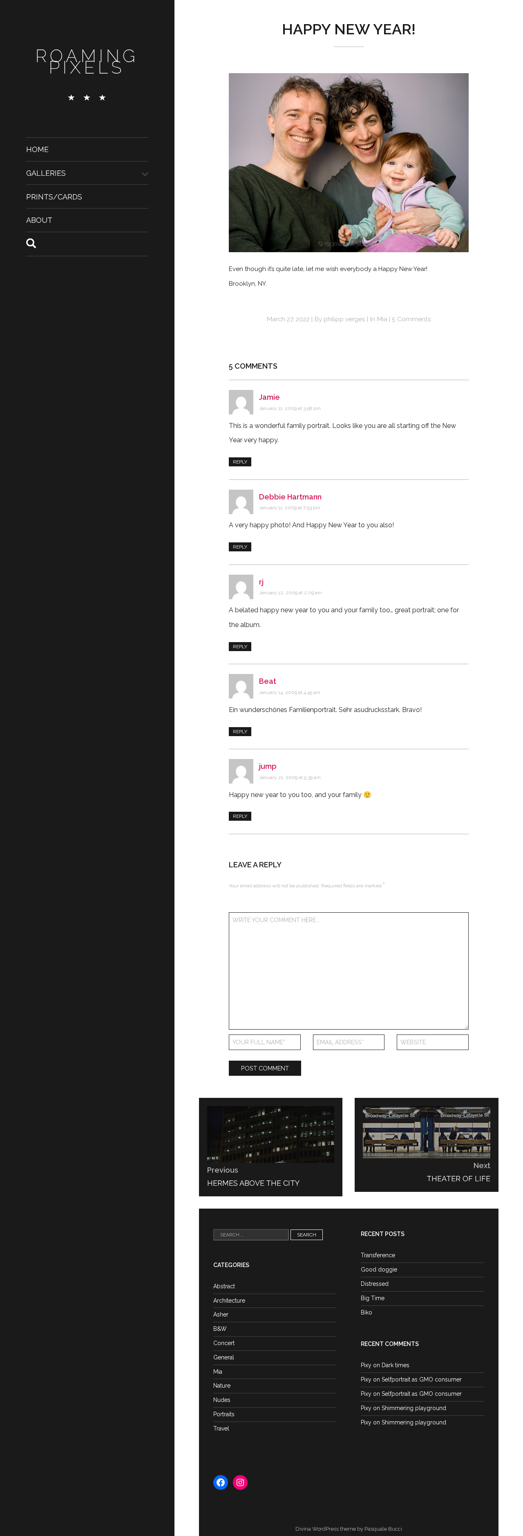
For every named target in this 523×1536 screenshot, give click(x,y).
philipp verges (344, 319)
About (39, 220)
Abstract (224, 1286)
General (223, 1357)
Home (37, 149)
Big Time (372, 1298)
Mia (382, 319)
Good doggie (379, 1269)
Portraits (224, 1414)
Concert (224, 1343)
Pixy (366, 1365)
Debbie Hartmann (290, 497)
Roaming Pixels (87, 62)
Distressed (375, 1284)
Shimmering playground (414, 1408)
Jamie (269, 397)
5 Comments (411, 319)
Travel (221, 1428)
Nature (221, 1385)
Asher (220, 1314)
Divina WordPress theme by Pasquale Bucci (348, 1529)
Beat (267, 681)
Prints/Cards (54, 196)
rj (261, 582)
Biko (366, 1312)
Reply (240, 462)
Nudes (221, 1400)
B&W (220, 1329)
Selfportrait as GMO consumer (422, 1379)
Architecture (229, 1300)
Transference (378, 1255)
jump (268, 766)
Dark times (395, 1365)
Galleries (46, 173)
